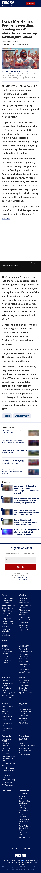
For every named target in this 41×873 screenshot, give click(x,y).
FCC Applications (8, 785)
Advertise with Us (8, 768)
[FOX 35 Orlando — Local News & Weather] (8, 3)
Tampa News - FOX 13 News (24, 715)
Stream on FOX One (24, 792)
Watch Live (30, 3)
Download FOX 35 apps (8, 764)
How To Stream (7, 707)
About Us (6, 736)
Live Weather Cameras (23, 599)
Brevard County (7, 608)
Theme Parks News (6, 689)
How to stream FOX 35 (7, 740)
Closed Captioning (8, 780)
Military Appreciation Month (6, 636)
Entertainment (22, 415)
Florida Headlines (8, 598)
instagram (20, 848)
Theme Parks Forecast (23, 614)
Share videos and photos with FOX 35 (25, 750)
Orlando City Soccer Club (23, 689)
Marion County (7, 616)
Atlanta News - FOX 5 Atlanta (24, 719)
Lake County (6, 613)
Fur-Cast (22, 667)
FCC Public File (7, 782)
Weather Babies (24, 654)
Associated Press (7, 41)
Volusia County (7, 626)
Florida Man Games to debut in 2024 (15, 71)
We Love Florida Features (7, 684)
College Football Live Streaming (24, 802)
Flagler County (7, 611)
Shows (5, 703)
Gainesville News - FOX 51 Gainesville (25, 710)
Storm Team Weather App (23, 626)
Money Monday (24, 672)
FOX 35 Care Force (25, 652)
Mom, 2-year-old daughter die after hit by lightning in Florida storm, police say (26, 532)
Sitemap (5, 640)
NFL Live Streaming (22, 797)
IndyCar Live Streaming (23, 816)
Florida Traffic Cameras (7, 662)
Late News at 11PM (6, 720)
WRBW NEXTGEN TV (8, 771)
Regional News (23, 704)
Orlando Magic (24, 685)
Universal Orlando (8, 698)
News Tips (24, 736)
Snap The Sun (24, 630)
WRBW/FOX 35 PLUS (7, 776)
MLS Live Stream (25, 837)
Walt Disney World (8, 692)
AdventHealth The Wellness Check (25, 658)
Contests (6, 790)
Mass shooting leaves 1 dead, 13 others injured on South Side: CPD (13, 441)
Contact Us (6, 748)
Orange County (7, 618)
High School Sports (25, 692)
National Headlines (8, 605)
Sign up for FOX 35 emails (8, 760)
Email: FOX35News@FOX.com (27, 745)
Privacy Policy (23, 577)
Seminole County (8, 624)
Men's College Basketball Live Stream (24, 821)
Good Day (23, 646)
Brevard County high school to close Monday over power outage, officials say (25, 522)
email (29, 848)
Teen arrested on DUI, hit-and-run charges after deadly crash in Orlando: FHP (26, 512)
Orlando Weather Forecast (25, 606)
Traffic (5, 646)
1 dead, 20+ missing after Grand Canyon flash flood (13, 432)
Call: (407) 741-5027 (24, 740)
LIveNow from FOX (7, 725)
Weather (23, 595)
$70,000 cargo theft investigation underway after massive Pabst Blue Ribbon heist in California (14, 461)
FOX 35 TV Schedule (5, 710)
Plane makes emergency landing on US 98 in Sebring (14, 451)
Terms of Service (22, 579)
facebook (12, 848)
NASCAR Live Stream (23, 811)
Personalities (6, 751)
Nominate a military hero (6, 630)
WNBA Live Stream (23, 833)
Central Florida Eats (7, 729)
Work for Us (6, 753)
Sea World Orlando (8, 695)
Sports (22, 677)
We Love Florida (24, 649)
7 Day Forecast (24, 610)
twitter (16, 848)
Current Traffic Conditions (7, 653)
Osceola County (7, 621)
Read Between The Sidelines (24, 682)
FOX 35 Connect (24, 755)
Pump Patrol (6, 649)
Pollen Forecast (24, 620)
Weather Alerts (24, 603)
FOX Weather (23, 622)
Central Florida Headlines (7, 602)
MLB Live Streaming (22, 807)
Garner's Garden (24, 664)
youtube (24, 848)
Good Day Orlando (8, 714)
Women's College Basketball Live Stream (25, 828)
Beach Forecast (24, 617)
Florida (15, 41)
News (4, 595)
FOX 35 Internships (8, 756)
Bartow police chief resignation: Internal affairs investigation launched (13, 471)
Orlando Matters (7, 716)
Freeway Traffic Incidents (7, 657)
